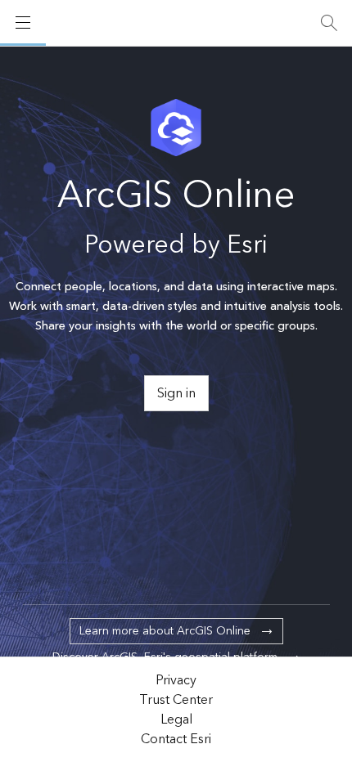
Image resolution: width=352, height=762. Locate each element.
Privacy (176, 680)
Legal (176, 719)
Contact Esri (176, 739)
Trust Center (176, 700)
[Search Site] (329, 23)
